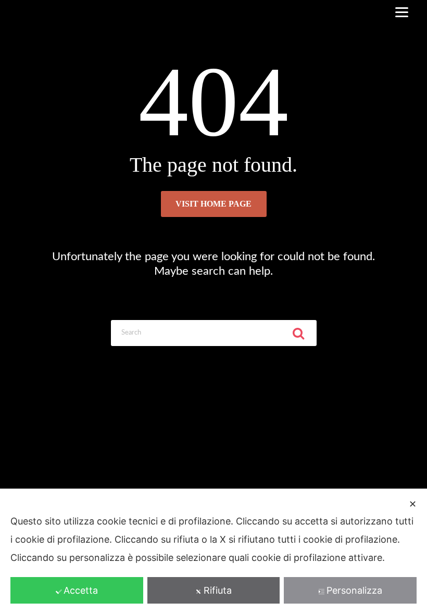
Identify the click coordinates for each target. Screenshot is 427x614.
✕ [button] (413, 503)
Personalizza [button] (354, 590)
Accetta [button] (81, 590)
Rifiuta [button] (218, 590)
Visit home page (213, 203)
